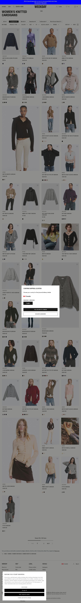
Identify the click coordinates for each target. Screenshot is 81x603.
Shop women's (37, 2)
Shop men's (44, 2)
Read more (24, 587)
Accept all (24, 590)
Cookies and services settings (24, 597)
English (28, 303)
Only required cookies (24, 594)
